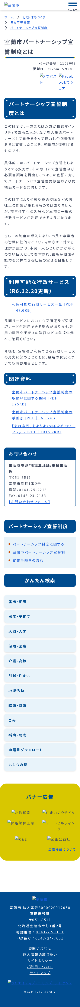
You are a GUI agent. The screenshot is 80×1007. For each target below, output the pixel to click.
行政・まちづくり (34, 17)
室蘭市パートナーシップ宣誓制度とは (42, 552)
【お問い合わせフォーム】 (29, 501)
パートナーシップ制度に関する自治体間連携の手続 (42, 544)
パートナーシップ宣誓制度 (29, 28)
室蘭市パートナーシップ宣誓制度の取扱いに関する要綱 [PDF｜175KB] (42, 398)
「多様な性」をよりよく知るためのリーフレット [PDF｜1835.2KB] (43, 428)
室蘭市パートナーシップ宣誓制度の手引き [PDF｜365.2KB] (42, 414)
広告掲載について (62, 849)
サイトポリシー (40, 960)
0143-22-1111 (50, 931)
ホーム (9, 17)
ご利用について (40, 966)
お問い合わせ (40, 948)
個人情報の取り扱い (40, 954)
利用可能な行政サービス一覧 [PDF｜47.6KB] (43, 307)
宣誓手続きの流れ (28, 560)
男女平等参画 (20, 22)
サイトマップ (40, 972)
